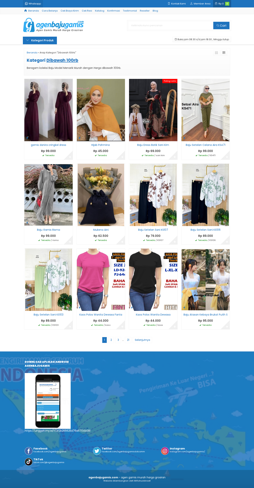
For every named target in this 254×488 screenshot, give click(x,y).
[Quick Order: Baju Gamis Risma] (27, 222)
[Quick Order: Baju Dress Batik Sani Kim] (132, 137)
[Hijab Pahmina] (101, 110)
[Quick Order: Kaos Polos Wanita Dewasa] (132, 307)
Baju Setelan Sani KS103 (48, 314)
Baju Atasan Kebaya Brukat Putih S (206, 314)
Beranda (33, 10)
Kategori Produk (42, 40)
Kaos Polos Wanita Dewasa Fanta (100, 314)
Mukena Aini (101, 230)
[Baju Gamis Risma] (48, 194)
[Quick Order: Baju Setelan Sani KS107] (132, 222)
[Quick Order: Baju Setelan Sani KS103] (27, 307)
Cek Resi (87, 10)
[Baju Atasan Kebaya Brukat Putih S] (205, 279)
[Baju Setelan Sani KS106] (205, 194)
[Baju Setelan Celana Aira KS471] (205, 110)
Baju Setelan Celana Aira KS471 (205, 145)
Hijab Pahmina (100, 145)
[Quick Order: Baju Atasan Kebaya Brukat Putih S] (184, 307)
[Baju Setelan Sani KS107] (153, 194)
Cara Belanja (50, 10)
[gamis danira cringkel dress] (48, 110)
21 (128, 340)
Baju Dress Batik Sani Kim (153, 145)
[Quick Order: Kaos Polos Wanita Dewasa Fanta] (79, 307)
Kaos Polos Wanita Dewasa (153, 314)
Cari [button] (222, 25)
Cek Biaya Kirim (70, 10)
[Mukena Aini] (101, 194)
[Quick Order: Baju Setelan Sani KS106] (184, 222)
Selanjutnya (142, 340)
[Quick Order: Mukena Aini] (79, 222)
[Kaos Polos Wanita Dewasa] (153, 279)
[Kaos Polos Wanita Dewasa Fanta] (101, 279)
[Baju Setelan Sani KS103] (48, 279)
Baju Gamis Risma (48, 230)
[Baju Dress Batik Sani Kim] (153, 110)
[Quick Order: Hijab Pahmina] (79, 137)
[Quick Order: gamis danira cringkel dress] (27, 137)
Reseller (145, 10)
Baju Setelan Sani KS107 (153, 230)
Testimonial (130, 10)
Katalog (99, 10)
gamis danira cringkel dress (48, 145)
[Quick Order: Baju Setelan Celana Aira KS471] (184, 137)
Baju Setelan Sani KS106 (206, 230)
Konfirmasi (113, 10)
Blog (155, 10)
